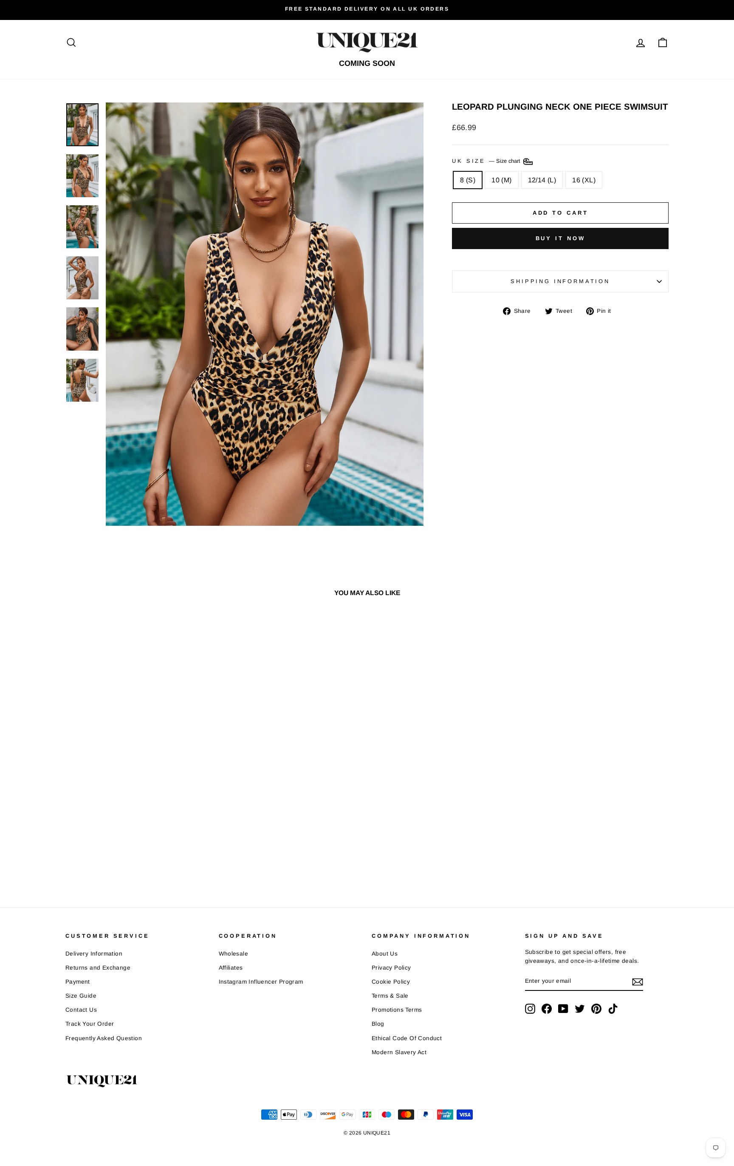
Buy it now (560, 238)
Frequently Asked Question (103, 1038)
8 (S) (467, 180)
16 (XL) (584, 180)
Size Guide (80, 996)
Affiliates (231, 968)
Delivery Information (93, 953)
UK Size (487, 161)
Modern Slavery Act (399, 1052)
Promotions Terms (397, 1010)
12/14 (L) (542, 180)
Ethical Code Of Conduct (407, 1038)
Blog (378, 1024)
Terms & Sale (390, 996)
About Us (385, 953)
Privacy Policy (391, 968)
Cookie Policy (391, 982)
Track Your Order (89, 1024)
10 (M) (501, 180)
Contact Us (81, 1010)
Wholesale (233, 953)
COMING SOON (367, 63)
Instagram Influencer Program (261, 982)
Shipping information (560, 281)
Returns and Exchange (97, 968)
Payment (77, 982)
